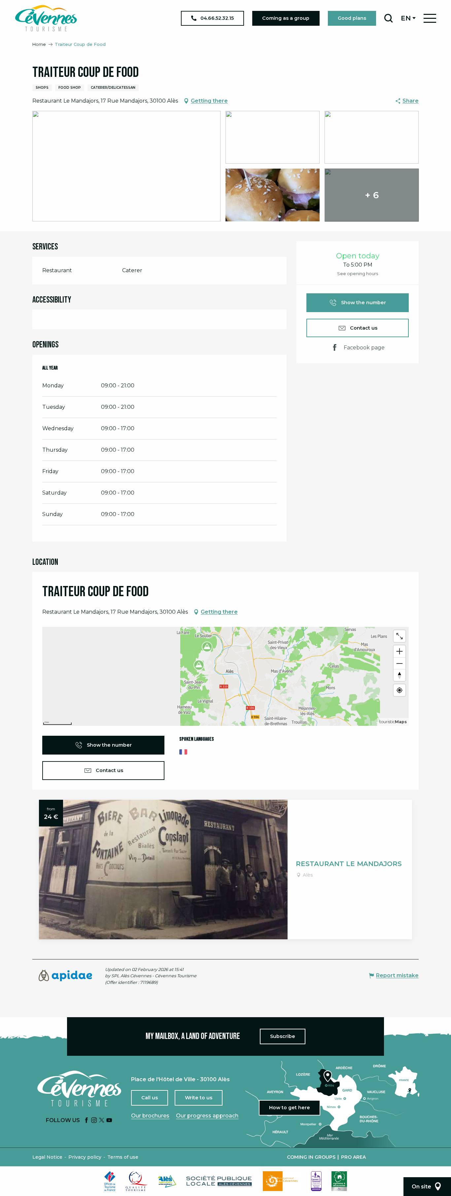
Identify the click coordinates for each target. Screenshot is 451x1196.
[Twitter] (101, 1120)
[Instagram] (94, 1120)
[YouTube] (109, 1120)
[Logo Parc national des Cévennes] (282, 1181)
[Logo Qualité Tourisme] (136, 1181)
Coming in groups (311, 1157)
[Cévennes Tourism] (46, 18)
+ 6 (372, 195)
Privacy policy (84, 1157)
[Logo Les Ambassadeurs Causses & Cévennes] (316, 1181)
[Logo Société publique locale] (219, 1181)
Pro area (353, 1157)
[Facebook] (86, 1120)
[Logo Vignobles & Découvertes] (339, 1181)
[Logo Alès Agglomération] (167, 1181)
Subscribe (282, 1036)
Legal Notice (47, 1157)
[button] (388, 18)
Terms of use (122, 1157)
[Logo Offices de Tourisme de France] (110, 1181)
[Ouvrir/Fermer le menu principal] (430, 18)
